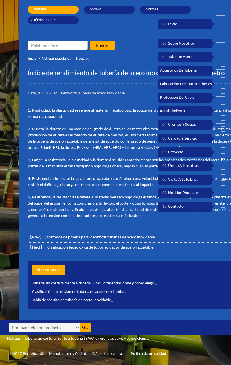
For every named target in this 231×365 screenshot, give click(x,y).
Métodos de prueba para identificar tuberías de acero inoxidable (101, 237)
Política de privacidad (148, 354)
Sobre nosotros (178, 43)
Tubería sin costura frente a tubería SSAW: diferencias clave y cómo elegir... (94, 283)
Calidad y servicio (179, 138)
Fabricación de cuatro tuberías (186, 84)
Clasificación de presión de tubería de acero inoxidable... (79, 292)
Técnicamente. (45, 20)
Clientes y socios (179, 125)
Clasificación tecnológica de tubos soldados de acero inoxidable (100, 247)
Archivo (95, 9)
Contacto (173, 207)
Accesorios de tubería (178, 70)
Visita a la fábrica (180, 180)
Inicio (32, 59)
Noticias (40, 9)
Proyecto (172, 152)
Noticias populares (56, 59)
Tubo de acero (177, 57)
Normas (152, 9)
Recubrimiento (172, 111)
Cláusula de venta (107, 354)
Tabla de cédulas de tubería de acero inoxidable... (73, 300)
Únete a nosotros (180, 166)
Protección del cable (177, 98)
